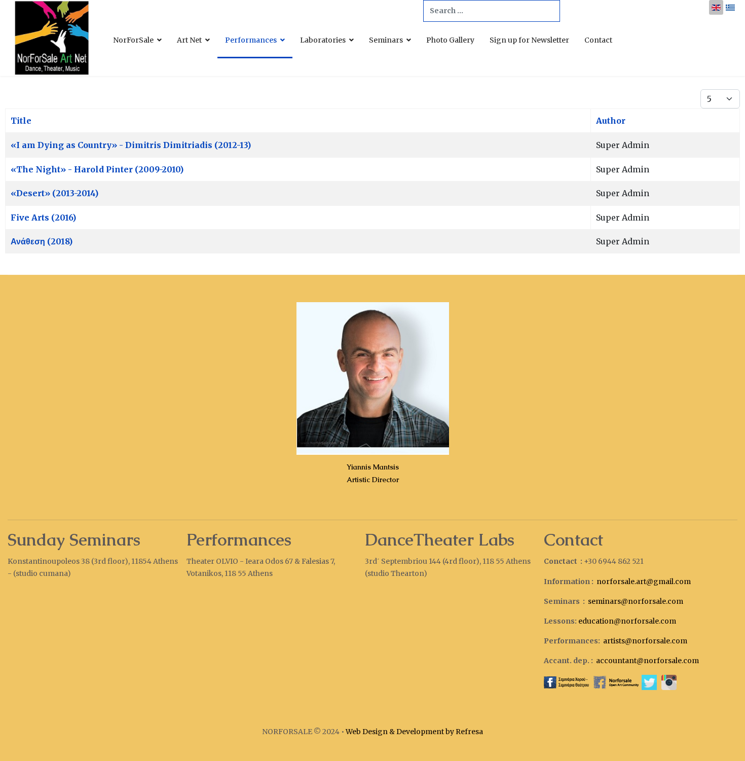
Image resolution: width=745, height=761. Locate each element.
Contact (598, 40)
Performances (251, 40)
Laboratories (323, 40)
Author (610, 121)
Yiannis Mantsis (373, 467)
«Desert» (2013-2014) (54, 193)
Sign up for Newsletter (529, 40)
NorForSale (133, 40)
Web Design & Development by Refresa (414, 731)
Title (21, 121)
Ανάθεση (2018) (41, 241)
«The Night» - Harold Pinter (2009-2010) (97, 169)
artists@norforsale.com (645, 640)
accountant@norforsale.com (647, 660)
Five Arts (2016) (43, 217)
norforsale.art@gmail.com (644, 581)
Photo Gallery (450, 40)
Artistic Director (373, 479)
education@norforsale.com (627, 621)
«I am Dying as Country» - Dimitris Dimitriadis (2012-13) (131, 145)
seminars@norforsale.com (635, 601)
